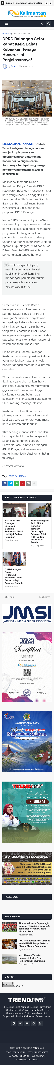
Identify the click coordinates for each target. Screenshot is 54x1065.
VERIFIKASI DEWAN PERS (27, 1060)
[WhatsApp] (16, 483)
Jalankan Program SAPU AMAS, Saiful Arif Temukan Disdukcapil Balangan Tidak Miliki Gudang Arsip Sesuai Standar (40, 531)
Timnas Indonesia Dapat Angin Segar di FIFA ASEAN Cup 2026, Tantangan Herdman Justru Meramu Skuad (34, 927)
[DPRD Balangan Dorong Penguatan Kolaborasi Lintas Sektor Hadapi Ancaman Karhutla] (14, 559)
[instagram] (33, 1023)
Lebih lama (44, 597)
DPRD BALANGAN (21, 34)
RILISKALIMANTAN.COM (18, 143)
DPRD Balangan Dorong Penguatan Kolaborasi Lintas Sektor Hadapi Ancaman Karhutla (14, 576)
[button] (46, 3)
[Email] (28, 483)
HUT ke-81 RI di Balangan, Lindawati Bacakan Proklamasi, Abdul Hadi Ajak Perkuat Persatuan (14, 528)
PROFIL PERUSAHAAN (15, 1052)
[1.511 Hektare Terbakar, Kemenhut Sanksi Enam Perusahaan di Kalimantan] (9, 959)
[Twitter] (10, 483)
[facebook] (13, 1023)
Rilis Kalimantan (36, 1048)
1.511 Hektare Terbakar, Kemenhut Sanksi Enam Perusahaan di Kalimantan (32, 958)
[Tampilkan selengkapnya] (34, 483)
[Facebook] (5, 483)
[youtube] (27, 1023)
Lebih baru (9, 597)
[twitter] (20, 1023)
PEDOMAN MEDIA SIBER (38, 1052)
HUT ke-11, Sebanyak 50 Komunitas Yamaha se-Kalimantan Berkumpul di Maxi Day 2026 (24, 3)
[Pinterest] (22, 483)
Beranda (6, 34)
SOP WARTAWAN (39, 1056)
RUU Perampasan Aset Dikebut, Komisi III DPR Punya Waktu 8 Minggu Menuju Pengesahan (34, 943)
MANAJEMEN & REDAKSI (18, 1056)
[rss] (40, 1023)
